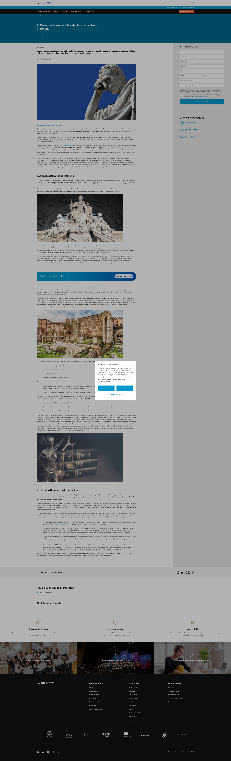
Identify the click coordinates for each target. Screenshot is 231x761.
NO (106, 388)
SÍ (124, 388)
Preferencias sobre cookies (115, 394)
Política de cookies (104, 381)
